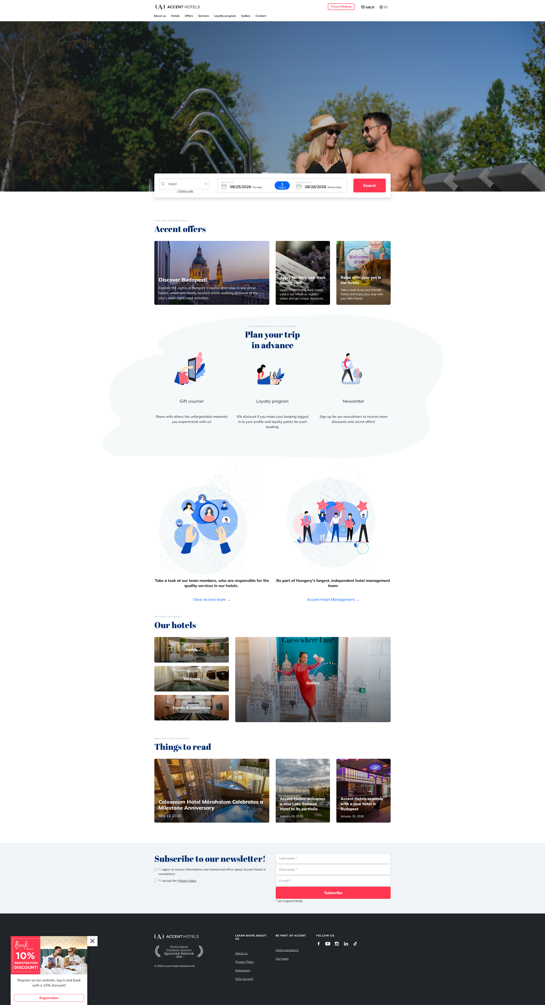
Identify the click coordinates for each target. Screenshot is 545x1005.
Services (203, 15)
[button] (22, 96)
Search (369, 185)
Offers (189, 15)
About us (160, 15)
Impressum (242, 970)
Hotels (175, 15)
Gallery (245, 15)
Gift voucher (192, 401)
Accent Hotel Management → (333, 599)
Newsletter (353, 401)
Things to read (182, 746)
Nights (282, 187)
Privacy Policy (244, 962)
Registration (49, 998)
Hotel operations (287, 950)
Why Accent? (244, 979)
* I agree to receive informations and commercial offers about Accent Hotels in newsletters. (212, 872)
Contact (260, 15)
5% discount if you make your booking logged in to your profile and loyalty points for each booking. (272, 421)
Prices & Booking (341, 6)
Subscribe (333, 892)
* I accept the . (178, 881)
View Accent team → (212, 599)
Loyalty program (225, 15)
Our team (282, 959)
